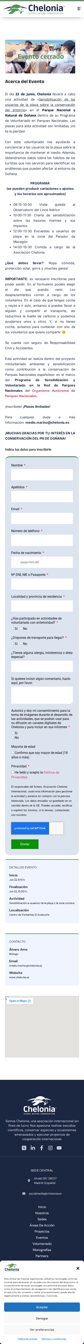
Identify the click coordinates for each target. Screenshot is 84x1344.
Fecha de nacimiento (26, 553)
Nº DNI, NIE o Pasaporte (28, 575)
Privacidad (19, 766)
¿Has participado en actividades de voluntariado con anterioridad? (36, 620)
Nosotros (42, 1213)
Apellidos (18, 487)
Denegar (42, 1318)
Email (15, 509)
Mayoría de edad (23, 747)
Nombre (17, 465)
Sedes (42, 1219)
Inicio (42, 1207)
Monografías (42, 1250)
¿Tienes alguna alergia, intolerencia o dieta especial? (42, 655)
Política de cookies (27, 1338)
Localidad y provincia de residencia (37, 596)
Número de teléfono (25, 531)
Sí (16, 629)
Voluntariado (42, 1244)
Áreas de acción (42, 1225)
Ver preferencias (42, 1330)
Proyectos (42, 1231)
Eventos (42, 1237)
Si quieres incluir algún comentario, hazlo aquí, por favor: (40, 681)
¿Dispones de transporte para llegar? (38, 638)
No (25, 629)
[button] (78, 1268)
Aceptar (42, 1307)
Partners (42, 1256)
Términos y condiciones (53, 1338)
